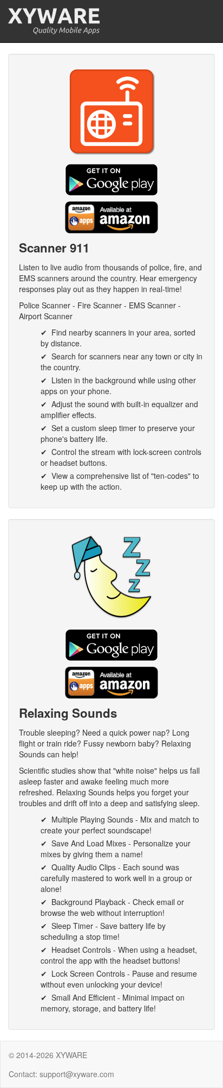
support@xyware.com (77, 1073)
